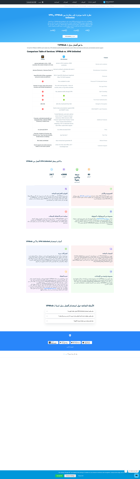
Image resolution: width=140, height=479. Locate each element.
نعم (66, 354)
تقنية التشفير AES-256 (85, 196)
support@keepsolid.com (50, 288)
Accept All (59, 475)
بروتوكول (107, 218)
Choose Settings (70, 475)
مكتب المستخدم (30, 2)
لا (63, 354)
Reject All (80, 475)
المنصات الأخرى (70, 347)
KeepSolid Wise (101, 218)
